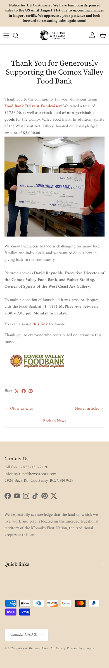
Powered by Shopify (80, 649)
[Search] (18, 35)
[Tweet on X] (17, 391)
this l (37, 324)
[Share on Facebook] (24, 391)
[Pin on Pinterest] (31, 391)
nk (45, 324)
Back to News (54, 421)
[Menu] (6, 35)
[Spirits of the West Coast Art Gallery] (54, 35)
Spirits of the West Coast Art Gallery (40, 649)
